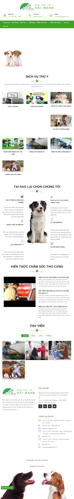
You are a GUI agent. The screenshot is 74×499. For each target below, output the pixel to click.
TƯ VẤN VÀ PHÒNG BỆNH (61, 129)
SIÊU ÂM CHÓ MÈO (37, 106)
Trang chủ (6, 22)
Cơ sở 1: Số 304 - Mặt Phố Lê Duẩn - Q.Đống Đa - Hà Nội (57, 422)
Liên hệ (5, 26)
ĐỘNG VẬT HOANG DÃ (37, 152)
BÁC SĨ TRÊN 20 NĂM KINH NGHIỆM (15, 201)
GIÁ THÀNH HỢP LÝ (17, 244)
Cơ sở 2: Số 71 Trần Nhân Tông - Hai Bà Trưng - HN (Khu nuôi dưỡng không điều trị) (57, 432)
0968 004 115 (46, 436)
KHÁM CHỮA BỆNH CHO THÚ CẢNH (12, 153)
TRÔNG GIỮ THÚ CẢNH (13, 174)
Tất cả (25, 335)
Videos (48, 335)
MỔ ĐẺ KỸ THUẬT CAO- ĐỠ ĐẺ (61, 106)
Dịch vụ (22, 22)
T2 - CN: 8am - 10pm (14, 16)
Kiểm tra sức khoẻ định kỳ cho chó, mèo (53, 277)
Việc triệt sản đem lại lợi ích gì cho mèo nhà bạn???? (53, 292)
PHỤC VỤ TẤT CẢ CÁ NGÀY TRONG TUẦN (59, 201)
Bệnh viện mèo (55, 22)
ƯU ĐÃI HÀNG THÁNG (57, 247)
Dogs (33, 335)
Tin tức (66, 22)
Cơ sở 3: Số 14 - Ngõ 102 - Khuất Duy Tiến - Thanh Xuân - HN (56, 440)
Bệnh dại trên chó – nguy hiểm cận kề (52, 306)
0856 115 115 (38, 16)
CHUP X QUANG (13, 106)
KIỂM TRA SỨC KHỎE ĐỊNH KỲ (61, 152)
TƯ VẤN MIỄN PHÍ (56, 222)
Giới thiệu (15, 22)
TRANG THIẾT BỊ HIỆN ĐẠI (15, 224)
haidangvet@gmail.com (62, 16)
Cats (40, 335)
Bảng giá (32, 22)
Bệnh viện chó (42, 22)
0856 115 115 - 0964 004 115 (51, 425)
